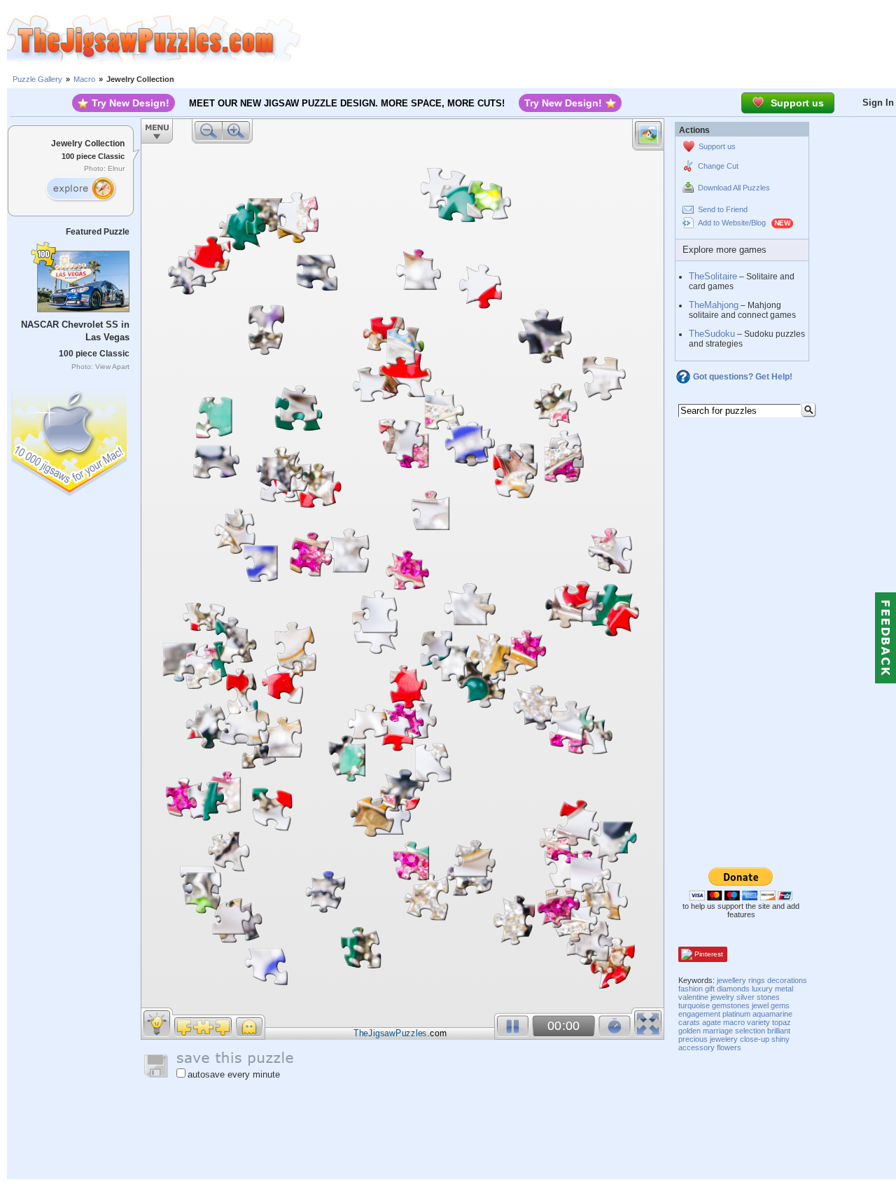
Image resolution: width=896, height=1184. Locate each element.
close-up (754, 1039)
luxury (762, 988)
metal (784, 988)
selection (750, 1030)
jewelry (722, 997)
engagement (699, 1014)
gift (710, 988)
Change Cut (718, 166)
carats (689, 1022)
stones (768, 997)
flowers (729, 1047)
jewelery (724, 1039)
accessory (696, 1047)
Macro (84, 79)
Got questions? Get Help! (742, 377)
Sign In (878, 102)
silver (745, 997)
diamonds (733, 988)
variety (758, 1022)
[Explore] (80, 189)
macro (734, 1022)
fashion (690, 988)
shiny (780, 1039)
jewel (760, 1005)
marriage (718, 1030)
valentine (693, 997)
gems (780, 1005)
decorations (787, 980)
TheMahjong (713, 305)
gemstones (731, 1005)
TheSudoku (712, 333)
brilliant (778, 1030)
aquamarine (772, 1014)
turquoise (694, 1005)
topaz (781, 1022)
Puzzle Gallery (37, 79)
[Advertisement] (598, 38)
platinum (736, 1014)
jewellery (731, 980)
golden (689, 1030)
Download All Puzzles (734, 187)
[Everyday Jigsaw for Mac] (70, 439)
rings (756, 980)
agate (711, 1022)
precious (693, 1039)
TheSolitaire (713, 276)
